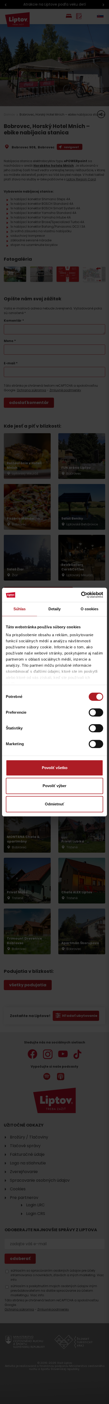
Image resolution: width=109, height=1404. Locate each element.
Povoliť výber (54, 786)
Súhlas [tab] (19, 609)
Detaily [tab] (54, 609)
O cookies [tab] (90, 609)
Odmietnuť (54, 804)
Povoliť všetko (54, 768)
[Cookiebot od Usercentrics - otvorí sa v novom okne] (81, 594)
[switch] (96, 712)
